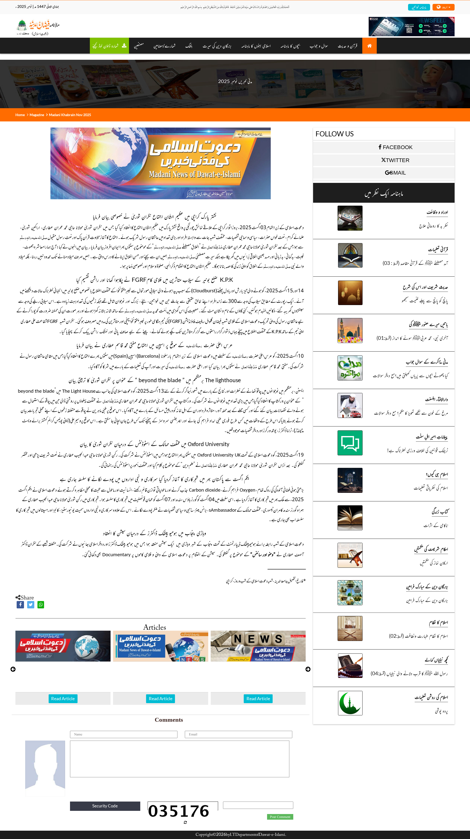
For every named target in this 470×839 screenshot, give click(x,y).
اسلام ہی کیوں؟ (437, 474)
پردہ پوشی (441, 711)
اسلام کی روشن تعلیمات (431, 697)
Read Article (63, 698)
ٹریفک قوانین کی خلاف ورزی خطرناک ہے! (417, 450)
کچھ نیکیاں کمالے (436, 659)
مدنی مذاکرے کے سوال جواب (427, 361)
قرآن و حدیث (347, 45)
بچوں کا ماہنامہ (290, 45)
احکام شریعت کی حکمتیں (431, 549)
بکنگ (189, 45)
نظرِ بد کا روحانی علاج (433, 225)
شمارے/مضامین (164, 45)
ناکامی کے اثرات (435, 525)
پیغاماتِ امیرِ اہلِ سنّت (432, 436)
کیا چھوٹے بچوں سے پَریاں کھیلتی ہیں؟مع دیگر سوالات (410, 375)
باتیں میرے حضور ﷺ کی (428, 324)
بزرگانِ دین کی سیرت (217, 45)
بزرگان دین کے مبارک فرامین (427, 586)
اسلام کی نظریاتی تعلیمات (431, 487)
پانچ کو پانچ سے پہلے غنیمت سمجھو (425, 300)
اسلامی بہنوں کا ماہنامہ (256, 45)
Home (20, 115)
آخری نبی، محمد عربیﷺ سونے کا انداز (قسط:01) (412, 338)
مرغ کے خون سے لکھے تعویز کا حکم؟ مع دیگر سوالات (411, 413)
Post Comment (280, 817)
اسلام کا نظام (438, 622)
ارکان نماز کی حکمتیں (434, 562)
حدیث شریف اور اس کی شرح (425, 287)
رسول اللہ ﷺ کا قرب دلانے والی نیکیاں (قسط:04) (409, 673)
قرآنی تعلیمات (438, 249)
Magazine (37, 115)
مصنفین (139, 45)
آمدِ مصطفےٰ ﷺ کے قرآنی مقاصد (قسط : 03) (415, 263)
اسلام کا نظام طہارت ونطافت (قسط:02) (418, 636)
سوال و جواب (319, 45)
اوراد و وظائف (437, 212)
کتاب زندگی (440, 511)
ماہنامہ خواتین (419, 7)
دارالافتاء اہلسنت (436, 399)
